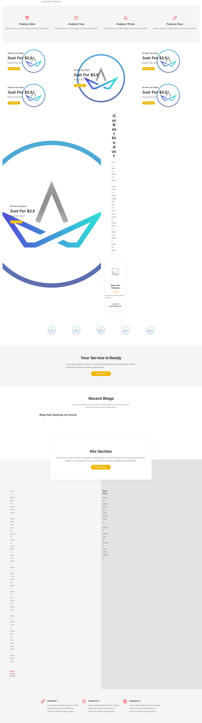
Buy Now (14, 68)
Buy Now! (101, 374)
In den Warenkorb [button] (115, 305)
